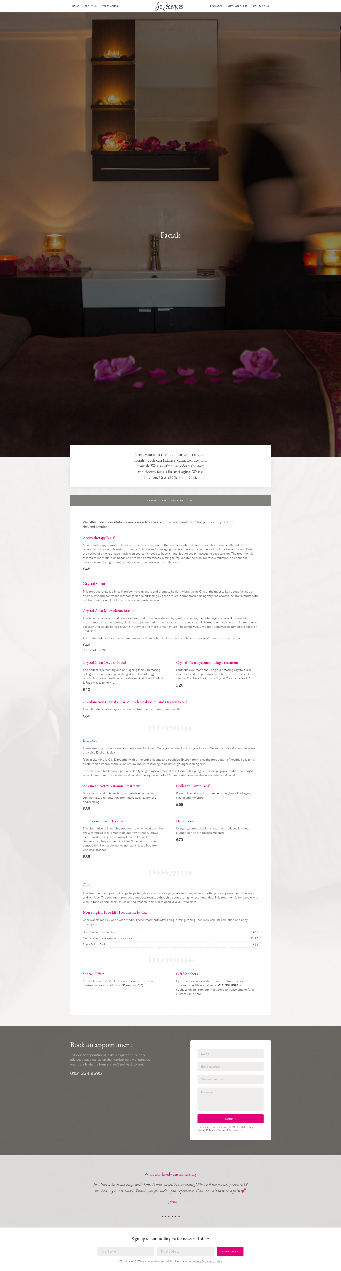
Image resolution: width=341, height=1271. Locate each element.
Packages (216, 6)
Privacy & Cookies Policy (207, 1261)
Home (75, 6)
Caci (191, 500)
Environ (177, 500)
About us (91, 6)
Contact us (261, 6)
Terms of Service (227, 1130)
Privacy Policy (205, 1130)
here (198, 994)
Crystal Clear (157, 500)
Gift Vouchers (238, 6)
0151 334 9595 (86, 1073)
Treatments (110, 6)
